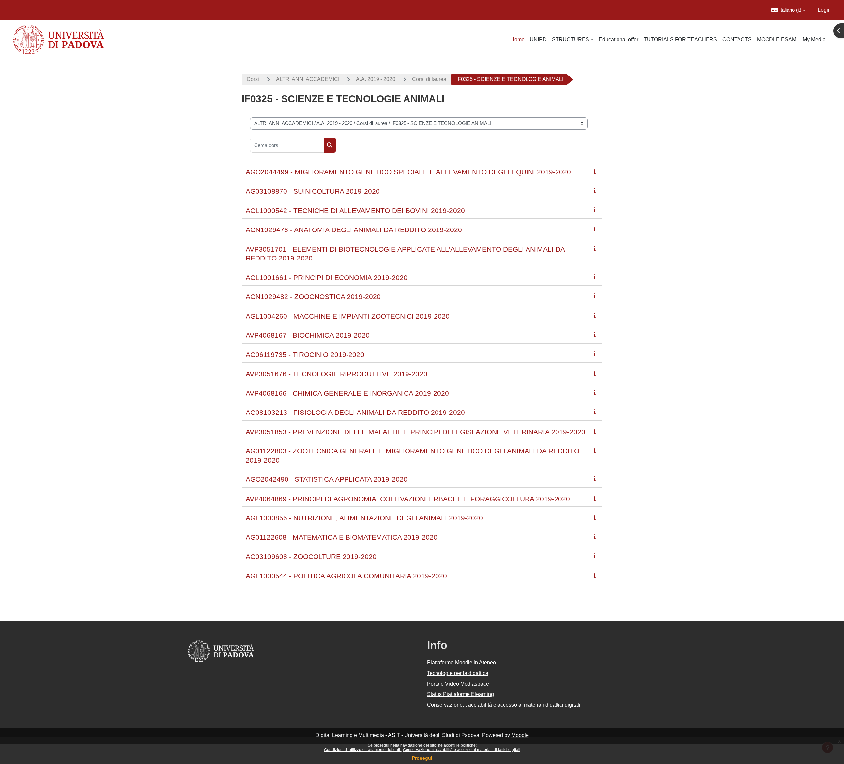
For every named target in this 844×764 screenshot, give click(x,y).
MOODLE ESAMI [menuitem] (777, 39)
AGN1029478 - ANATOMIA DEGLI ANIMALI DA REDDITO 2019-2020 (354, 229)
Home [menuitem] (517, 39)
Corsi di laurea (429, 79)
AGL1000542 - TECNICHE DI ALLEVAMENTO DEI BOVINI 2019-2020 (355, 210)
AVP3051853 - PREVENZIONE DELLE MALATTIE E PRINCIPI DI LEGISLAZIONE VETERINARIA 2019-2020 (415, 432)
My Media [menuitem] (814, 39)
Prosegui (422, 758)
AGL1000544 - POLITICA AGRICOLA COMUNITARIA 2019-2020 (346, 576)
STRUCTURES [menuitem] (570, 39)
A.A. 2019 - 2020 (375, 79)
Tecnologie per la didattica (457, 673)
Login (824, 10)
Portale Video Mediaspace (458, 684)
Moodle (520, 735)
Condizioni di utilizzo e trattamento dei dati (362, 750)
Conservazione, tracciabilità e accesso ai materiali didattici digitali (461, 750)
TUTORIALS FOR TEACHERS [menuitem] (680, 39)
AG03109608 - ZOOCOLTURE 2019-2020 (311, 556)
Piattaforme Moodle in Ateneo (461, 662)
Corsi (253, 79)
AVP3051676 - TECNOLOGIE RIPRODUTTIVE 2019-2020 (336, 374)
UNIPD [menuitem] (538, 39)
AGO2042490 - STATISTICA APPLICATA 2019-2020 (326, 479)
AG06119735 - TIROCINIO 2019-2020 (305, 354)
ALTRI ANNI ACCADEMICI (307, 79)
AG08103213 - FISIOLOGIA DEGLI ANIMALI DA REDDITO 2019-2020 (355, 412)
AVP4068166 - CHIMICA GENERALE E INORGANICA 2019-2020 (347, 393)
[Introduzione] (596, 171)
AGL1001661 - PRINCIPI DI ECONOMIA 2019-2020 (326, 277)
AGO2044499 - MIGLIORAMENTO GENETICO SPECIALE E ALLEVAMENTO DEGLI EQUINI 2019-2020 (408, 172)
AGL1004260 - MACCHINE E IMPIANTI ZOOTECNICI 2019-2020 (348, 316)
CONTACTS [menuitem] (737, 39)
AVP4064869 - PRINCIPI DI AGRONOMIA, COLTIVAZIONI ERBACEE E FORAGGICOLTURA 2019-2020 (408, 499)
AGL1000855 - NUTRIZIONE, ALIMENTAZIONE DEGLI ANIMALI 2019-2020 (364, 518)
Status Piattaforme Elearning (460, 694)
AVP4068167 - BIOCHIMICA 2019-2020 (308, 335)
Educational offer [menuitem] (618, 39)
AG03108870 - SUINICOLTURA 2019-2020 (313, 191)
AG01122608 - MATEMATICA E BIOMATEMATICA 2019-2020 (341, 537)
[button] (789, 10)
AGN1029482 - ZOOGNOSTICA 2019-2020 (313, 296)
